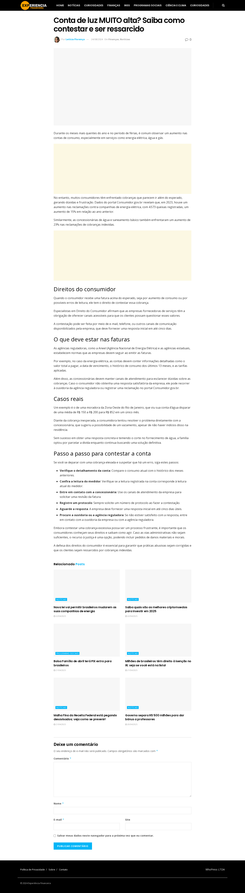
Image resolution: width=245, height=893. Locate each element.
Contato (63, 869)
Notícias (74, 5)
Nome (59, 803)
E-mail (59, 819)
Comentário (62, 758)
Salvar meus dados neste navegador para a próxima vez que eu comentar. (105, 835)
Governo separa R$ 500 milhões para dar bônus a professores (154, 717)
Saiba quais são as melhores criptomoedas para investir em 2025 (156, 609)
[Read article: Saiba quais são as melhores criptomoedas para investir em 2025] (158, 586)
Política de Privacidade (32, 869)
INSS (127, 5)
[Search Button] (223, 5)
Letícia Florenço (75, 39)
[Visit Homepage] (33, 5)
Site (127, 819)
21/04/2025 (60, 670)
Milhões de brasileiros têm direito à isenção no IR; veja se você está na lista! (158, 663)
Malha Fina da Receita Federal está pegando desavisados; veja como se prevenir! (85, 717)
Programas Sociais (148, 5)
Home (60, 5)
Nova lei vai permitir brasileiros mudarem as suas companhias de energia (85, 609)
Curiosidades (93, 5)
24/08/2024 (97, 39)
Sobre (52, 869)
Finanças (113, 5)
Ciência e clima (176, 5)
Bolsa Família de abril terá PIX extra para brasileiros (83, 663)
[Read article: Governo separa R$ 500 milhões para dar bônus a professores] (158, 694)
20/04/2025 (132, 724)
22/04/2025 (60, 616)
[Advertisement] (122, 169)
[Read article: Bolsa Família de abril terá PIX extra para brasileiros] (87, 640)
